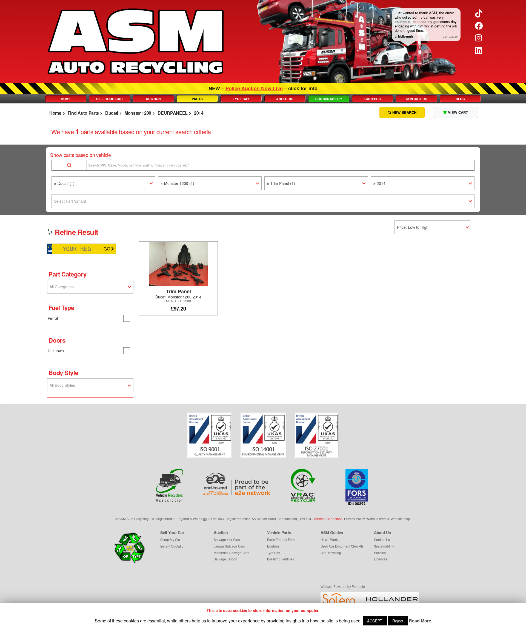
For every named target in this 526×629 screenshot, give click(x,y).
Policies (380, 553)
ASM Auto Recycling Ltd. (137, 519)
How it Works (330, 539)
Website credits (377, 519)
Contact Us (416, 98)
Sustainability (328, 98)
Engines (273, 546)
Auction (153, 98)
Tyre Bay (241, 98)
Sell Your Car (109, 98)
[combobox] (103, 183)
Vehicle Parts (279, 532)
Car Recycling (331, 553)
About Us (284, 98)
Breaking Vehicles (280, 559)
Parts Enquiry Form (281, 539)
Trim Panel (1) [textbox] (281, 183)
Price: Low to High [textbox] (412, 227)
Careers (372, 98)
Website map (400, 519)
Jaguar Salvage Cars (229, 546)
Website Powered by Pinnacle (343, 586)
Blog (460, 98)
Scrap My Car (170, 539)
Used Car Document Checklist (342, 546)
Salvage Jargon (225, 559)
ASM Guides (332, 532)
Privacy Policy (354, 519)
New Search (403, 112)
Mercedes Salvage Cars (231, 553)
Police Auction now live (254, 88)
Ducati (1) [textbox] (64, 183)
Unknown (56, 350)
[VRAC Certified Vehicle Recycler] (303, 485)
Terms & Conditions (328, 519)
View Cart (457, 112)
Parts (197, 98)
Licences (380, 559)
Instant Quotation (172, 546)
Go (107, 249)
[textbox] (263, 201)
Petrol (53, 318)
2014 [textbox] (379, 183)
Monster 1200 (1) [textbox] (177, 183)
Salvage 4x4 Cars (227, 539)
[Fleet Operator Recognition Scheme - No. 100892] (356, 487)
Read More (420, 620)
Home (66, 98)
